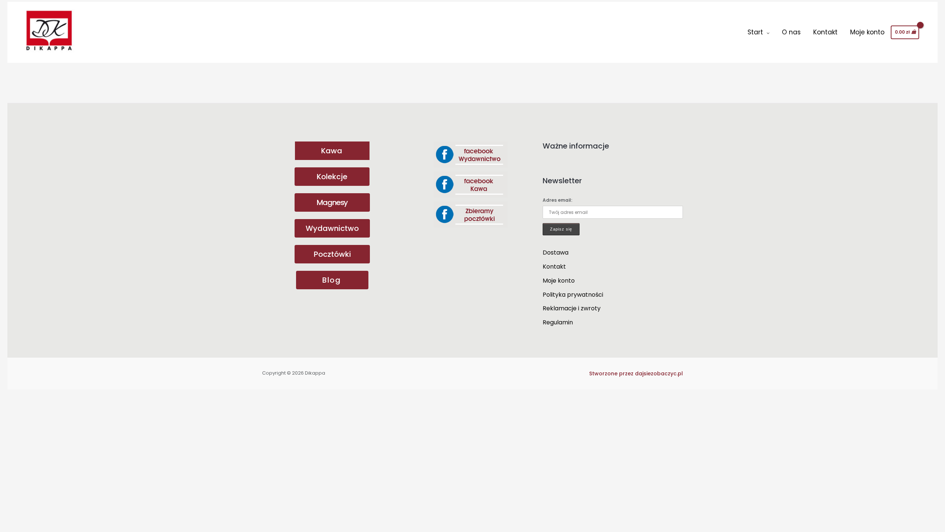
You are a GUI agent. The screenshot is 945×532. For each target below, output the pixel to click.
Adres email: (557, 200)
